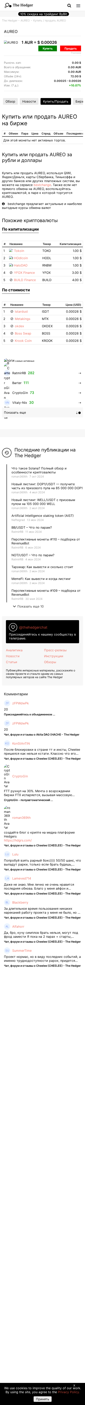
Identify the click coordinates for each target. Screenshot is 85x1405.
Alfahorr (18, 926)
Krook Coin (23, 341)
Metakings (22, 319)
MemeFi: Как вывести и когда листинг (41, 579)
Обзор (10, 101)
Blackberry (20, 902)
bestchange (42, 185)
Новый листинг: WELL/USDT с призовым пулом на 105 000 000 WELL (43, 502)
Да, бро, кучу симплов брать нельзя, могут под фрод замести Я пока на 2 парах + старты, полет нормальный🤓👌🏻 (41, 935)
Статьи (11, 662)
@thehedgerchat (33, 627)
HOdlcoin (21, 258)
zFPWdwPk (20, 703)
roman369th (19, 476)
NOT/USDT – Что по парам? (33, 555)
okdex (19, 326)
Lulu (15, 854)
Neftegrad (18, 520)
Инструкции (53, 656)
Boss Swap (23, 333)
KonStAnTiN (21, 743)
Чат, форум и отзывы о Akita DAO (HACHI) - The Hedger (41, 734)
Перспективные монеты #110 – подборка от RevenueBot (45, 541)
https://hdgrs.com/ (18, 840)
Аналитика (14, 650)
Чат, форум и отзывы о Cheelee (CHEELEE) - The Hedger (42, 758)
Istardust (21, 311)
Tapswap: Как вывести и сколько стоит (42, 567)
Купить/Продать (55, 101)
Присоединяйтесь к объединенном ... (29, 714)
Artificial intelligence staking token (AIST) (42, 516)
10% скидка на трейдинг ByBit (43, 14)
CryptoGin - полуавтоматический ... (28, 800)
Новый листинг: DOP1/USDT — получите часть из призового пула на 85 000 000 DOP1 (47, 486)
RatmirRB (17, 531)
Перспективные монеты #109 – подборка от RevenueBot (46, 592)
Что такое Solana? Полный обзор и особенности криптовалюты (39, 470)
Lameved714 (21, 878)
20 (6, 709)
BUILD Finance (25, 280)
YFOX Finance (24, 273)
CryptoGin (20, 776)
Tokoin (19, 251)
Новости (29, 101)
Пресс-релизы (55, 650)
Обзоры (50, 662)
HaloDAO (20, 265)
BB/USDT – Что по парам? (31, 527)
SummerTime (22, 951)
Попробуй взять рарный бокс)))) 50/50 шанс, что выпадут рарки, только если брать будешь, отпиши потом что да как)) (42, 862)
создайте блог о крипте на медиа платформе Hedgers (39, 834)
